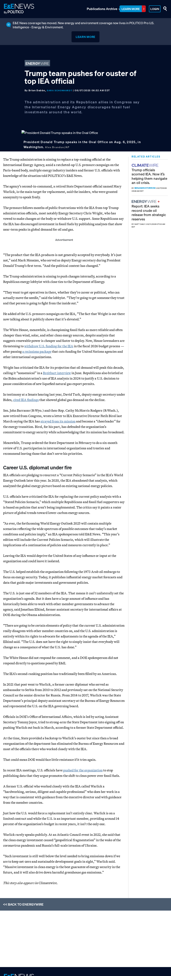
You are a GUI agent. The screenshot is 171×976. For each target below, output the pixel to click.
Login (154, 9)
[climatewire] (146, 165)
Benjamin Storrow (145, 188)
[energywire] (145, 201)
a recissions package (36, 351)
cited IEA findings (26, 400)
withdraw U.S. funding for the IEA (48, 346)
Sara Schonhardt (59, 90)
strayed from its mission (57, 421)
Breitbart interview (57, 373)
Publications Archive (102, 8)
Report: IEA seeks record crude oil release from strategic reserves (149, 212)
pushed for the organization (83, 770)
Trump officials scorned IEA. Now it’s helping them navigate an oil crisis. (149, 176)
